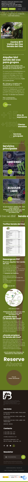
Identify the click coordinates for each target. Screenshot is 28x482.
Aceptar (4, 9)
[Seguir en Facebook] (4, 445)
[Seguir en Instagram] (7, 445)
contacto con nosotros (12, 273)
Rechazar (12, 9)
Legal (5, 470)
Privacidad (10, 470)
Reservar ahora (15, 171)
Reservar (8, 104)
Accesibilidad (21, 470)
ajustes (20, 6)
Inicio (5, 14)
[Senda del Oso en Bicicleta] (14, 306)
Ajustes (19, 9)
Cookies (15, 470)
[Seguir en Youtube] (10, 445)
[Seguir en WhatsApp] (14, 445)
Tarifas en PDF (10, 286)
